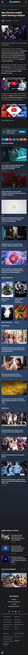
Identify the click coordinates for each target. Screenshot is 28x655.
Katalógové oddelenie (8, 641)
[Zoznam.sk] (17, 640)
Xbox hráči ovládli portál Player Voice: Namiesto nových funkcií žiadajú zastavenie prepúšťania (12, 219)
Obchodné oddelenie (7, 639)
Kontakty (6, 633)
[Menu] (2, 2)
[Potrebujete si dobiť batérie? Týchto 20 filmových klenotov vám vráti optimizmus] (5, 537)
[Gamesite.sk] (15, 2)
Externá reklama (17, 622)
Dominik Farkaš (8, 20)
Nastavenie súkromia (7, 624)
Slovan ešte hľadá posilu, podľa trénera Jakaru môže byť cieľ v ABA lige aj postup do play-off (13, 481)
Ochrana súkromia (7, 622)
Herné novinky (8, 5)
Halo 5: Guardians (6, 322)
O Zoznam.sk (7, 616)
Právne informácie (7, 619)
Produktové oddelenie (8, 636)
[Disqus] (14, 506)
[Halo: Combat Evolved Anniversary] (21, 289)
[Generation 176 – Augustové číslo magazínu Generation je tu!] (14, 580)
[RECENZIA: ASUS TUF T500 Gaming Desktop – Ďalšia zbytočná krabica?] (14, 233)
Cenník (15, 626)
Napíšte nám (6, 628)
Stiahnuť (23, 569)
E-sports (14, 5)
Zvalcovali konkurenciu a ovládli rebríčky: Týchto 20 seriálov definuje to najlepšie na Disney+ (13, 193)
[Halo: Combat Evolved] (7, 289)
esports (4, 125)
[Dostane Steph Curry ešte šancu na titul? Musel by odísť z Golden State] (14, 419)
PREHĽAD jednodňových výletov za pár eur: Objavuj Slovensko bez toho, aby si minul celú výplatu (13, 349)
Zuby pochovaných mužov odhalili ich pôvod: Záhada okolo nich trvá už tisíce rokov (13, 400)
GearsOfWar (11, 125)
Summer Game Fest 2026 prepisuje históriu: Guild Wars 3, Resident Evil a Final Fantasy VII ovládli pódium (12, 270)
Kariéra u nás (6, 626)
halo (17, 125)
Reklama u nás (17, 619)
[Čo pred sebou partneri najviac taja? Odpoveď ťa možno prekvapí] (14, 363)
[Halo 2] (21, 312)
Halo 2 (17, 322)
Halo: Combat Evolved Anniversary (19, 300)
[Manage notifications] (2, 652)
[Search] (26, 2)
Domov (2, 5)
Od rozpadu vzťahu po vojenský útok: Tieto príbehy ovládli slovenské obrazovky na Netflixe (12, 167)
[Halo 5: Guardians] (7, 312)
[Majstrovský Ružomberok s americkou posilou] (14, 444)
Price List (16, 628)
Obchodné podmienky (19, 624)
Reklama (16, 616)
